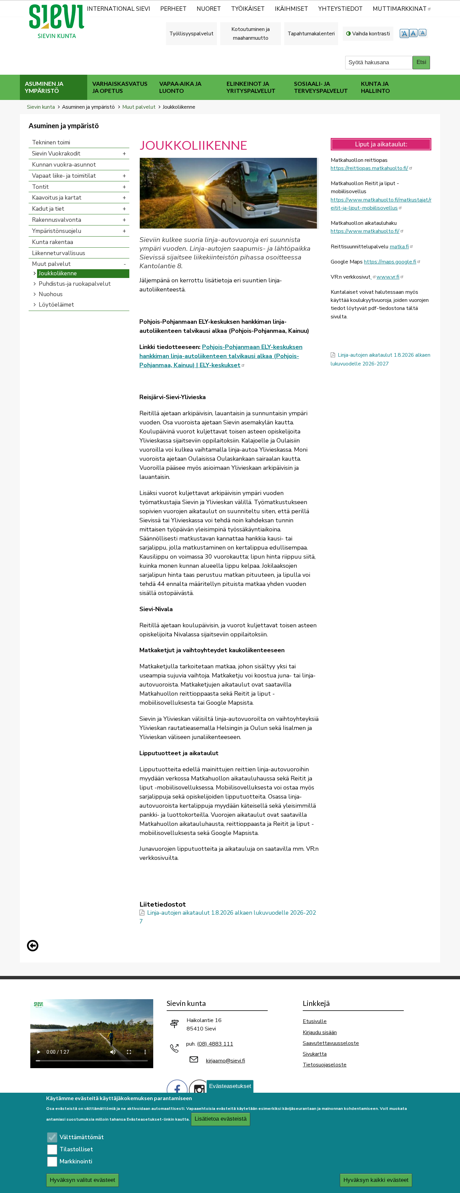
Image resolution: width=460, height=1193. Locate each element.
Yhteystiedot (340, 9)
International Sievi (118, 9)
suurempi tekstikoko (404, 33)
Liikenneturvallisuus (58, 253)
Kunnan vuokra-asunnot (64, 165)
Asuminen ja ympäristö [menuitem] (44, 87)
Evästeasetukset (230, 1086)
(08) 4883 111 (215, 1044)
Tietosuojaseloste (325, 1064)
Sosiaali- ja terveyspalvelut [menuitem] (321, 87)
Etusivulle (315, 1021)
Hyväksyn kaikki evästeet (375, 1180)
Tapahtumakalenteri (311, 33)
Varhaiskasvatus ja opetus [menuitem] (119, 87)
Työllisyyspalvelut (191, 33)
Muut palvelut (139, 106)
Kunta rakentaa (52, 242)
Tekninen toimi (51, 142)
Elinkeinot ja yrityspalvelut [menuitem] (251, 87)
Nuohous (51, 294)
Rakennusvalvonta (56, 220)
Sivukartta (315, 1053)
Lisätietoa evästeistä (221, 1119)
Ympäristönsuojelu (56, 231)
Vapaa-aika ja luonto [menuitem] (180, 87)
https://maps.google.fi (390, 262)
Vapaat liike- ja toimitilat (64, 176)
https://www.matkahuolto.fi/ (365, 231)
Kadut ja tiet (48, 209)
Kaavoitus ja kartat (56, 198)
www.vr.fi (387, 277)
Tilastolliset (76, 1149)
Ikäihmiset (291, 9)
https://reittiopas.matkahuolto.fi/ (369, 168)
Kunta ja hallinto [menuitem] (375, 87)
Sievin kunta (41, 106)
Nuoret (209, 9)
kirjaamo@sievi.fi (225, 1060)
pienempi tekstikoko (423, 33)
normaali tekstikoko (414, 33)
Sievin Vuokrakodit (56, 153)
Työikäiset (248, 9)
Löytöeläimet (56, 305)
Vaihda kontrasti (371, 33)
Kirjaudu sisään (320, 1032)
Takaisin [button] (34, 947)
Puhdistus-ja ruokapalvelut (75, 284)
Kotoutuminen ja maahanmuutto (250, 33)
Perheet (173, 9)
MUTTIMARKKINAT (400, 9)
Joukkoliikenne (58, 273)
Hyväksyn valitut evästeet (82, 1180)
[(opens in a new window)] (373, 277)
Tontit (40, 187)
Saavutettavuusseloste (331, 1043)
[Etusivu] (60, 21)
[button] (229, 193)
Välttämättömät (82, 1137)
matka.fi (399, 246)
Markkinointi (76, 1161)
